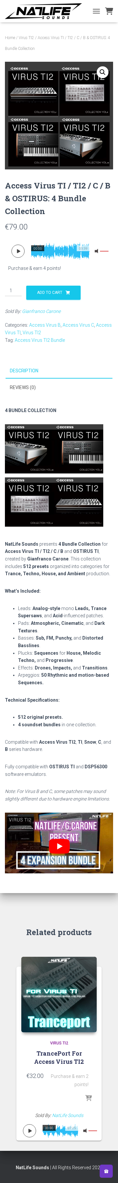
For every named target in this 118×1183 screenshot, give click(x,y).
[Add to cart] (88, 1098)
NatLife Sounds (67, 1115)
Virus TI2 (26, 37)
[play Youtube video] (59, 846)
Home (10, 37)
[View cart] (109, 11)
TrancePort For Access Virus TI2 (59, 1057)
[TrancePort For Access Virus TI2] (59, 994)
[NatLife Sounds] (46, 11)
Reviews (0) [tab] (23, 387)
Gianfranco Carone (41, 311)
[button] (102, 72)
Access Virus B (45, 325)
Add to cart (49, 292)
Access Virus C (78, 325)
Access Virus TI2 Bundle (40, 340)
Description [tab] (24, 370)
